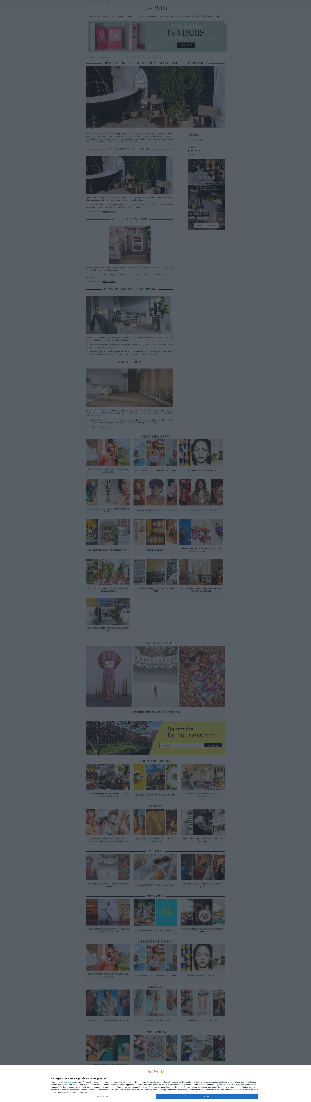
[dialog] (155, 1083)
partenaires (69, 1082)
